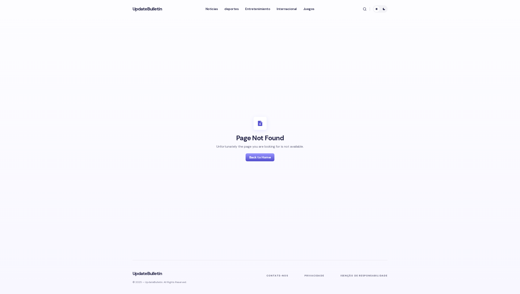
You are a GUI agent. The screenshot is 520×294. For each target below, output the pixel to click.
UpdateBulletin (147, 9)
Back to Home (260, 157)
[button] (364, 9)
